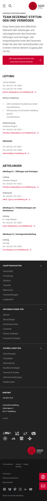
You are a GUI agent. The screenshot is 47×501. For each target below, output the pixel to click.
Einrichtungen (9, 354)
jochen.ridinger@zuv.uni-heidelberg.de (18, 92)
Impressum (7, 474)
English (26, 464)
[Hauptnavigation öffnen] (5, 6)
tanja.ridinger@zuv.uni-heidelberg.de (17, 226)
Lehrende (7, 329)
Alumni (6, 315)
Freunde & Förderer (11, 338)
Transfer (7, 285)
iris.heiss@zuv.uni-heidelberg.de (15, 250)
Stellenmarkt (9, 382)
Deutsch (18, 464)
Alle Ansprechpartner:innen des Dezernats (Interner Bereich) (21, 60)
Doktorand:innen (10, 324)
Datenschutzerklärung (10, 478)
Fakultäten (8, 358)
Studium (7, 280)
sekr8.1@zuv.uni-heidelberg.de (15, 199)
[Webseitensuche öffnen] (11, 6)
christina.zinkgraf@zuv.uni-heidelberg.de (19, 133)
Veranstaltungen (10, 294)
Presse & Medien (10, 333)
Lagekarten (8, 299)
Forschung (8, 276)
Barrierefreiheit (8, 482)
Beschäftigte (9, 319)
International (9, 363)
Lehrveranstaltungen (12, 377)
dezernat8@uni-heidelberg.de (14, 153)
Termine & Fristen (11, 372)
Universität (8, 271)
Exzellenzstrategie (11, 368)
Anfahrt (5, 418)
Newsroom (8, 290)
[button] (22, 265)
